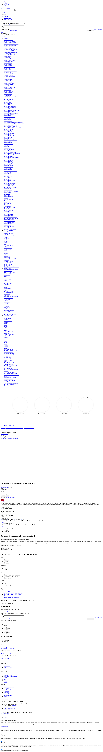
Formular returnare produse (10, 676)
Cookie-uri (6, 696)
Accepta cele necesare (6, 750)
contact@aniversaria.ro (9, 708)
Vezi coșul (3, 36)
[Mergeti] (24, 23)
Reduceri (6, 6)
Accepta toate (25, 750)
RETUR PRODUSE (6, 658)
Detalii (2, 522)
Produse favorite (7, 668)
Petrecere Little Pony (9, 591)
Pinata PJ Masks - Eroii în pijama (11, 597)
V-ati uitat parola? (98, 29)
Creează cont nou (13, 30)
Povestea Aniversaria (9, 687)
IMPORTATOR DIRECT (7, 653)
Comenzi (6, 16)
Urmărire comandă (5, 23)
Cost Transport (7, 689)
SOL (5, 679)
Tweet (2, 498)
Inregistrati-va (10, 24)
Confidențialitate (7, 693)
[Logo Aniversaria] (5, 8)
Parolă (2, 27)
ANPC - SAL (7, 680)
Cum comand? (7, 691)
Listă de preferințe (8, 19)
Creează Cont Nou (8, 667)
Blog (5, 1)
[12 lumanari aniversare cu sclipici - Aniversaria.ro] (9, 438)
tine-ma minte (5, 29)
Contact (5, 673)
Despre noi (6, 688)
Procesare (8, 36)
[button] (12, 497)
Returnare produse (8, 675)
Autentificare (4, 24)
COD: (2, 488)
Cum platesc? (7, 692)
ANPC (5, 678)
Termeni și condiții (8, 695)
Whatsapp (13, 705)
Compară (7, 497)
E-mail (2, 26)
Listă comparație (7, 18)
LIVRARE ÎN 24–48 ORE (7, 648)
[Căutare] (15, 10)
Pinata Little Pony (8, 595)
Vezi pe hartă (7, 709)
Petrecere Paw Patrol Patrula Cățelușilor (13, 593)
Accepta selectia (16, 750)
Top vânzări (6, 4)
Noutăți (5, 3)
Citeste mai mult (4, 726)
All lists (5, 717)
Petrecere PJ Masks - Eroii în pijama (12, 594)
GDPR (5, 682)
